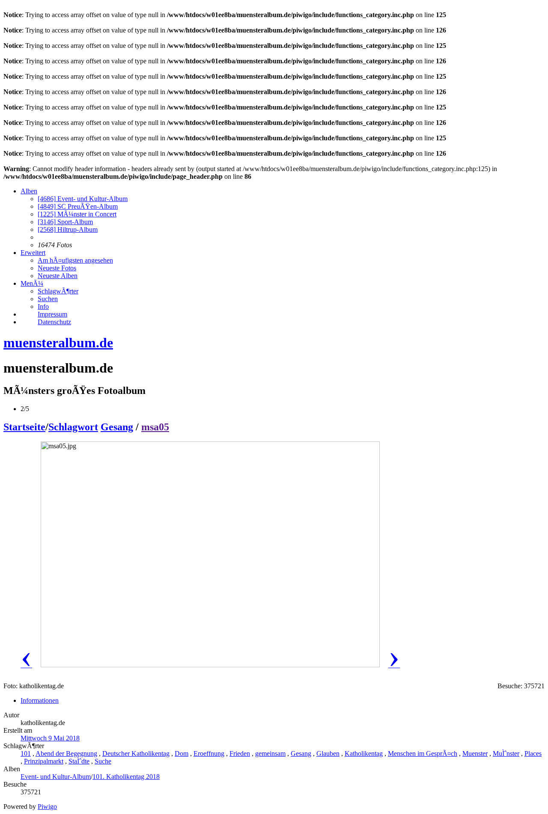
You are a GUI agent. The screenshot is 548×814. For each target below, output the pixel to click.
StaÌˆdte (78, 761)
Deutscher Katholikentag (136, 753)
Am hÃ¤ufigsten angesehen (75, 260)
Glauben (328, 753)
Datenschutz (54, 322)
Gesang (117, 426)
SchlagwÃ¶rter (58, 291)
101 (26, 753)
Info (43, 306)
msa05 (155, 426)
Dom (181, 753)
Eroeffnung (209, 753)
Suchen (48, 298)
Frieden (239, 753)
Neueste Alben (57, 275)
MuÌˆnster (506, 753)
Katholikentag (364, 753)
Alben (29, 191)
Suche (103, 761)
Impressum (52, 314)
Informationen (40, 700)
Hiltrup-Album (68, 229)
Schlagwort (73, 426)
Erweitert (33, 252)
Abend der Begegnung (66, 753)
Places (533, 753)
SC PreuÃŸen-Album (78, 206)
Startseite (24, 426)
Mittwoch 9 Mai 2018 (50, 738)
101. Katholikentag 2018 (126, 776)
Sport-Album (65, 221)
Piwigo (47, 806)
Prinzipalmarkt (43, 761)
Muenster (475, 753)
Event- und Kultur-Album (83, 198)
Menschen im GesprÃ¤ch (422, 753)
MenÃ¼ (32, 283)
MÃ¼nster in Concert (77, 214)
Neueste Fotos (57, 268)
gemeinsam (270, 753)
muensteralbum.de (58, 342)
